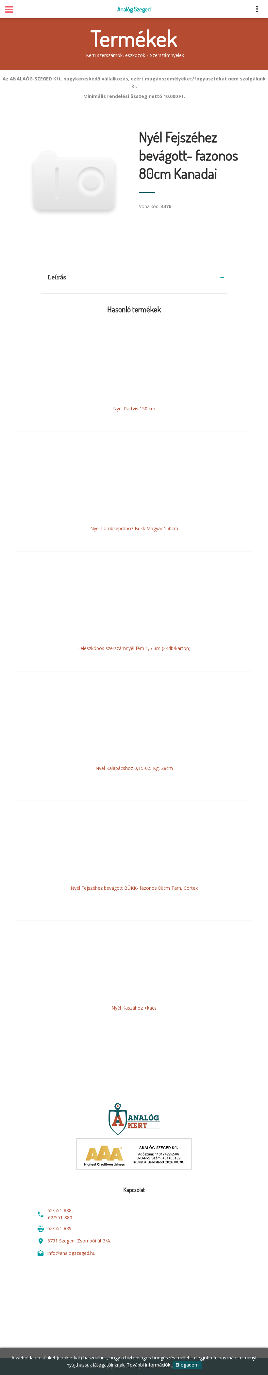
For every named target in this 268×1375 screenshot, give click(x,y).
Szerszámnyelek (167, 55)
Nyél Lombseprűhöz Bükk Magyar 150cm (134, 528)
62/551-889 (59, 1228)
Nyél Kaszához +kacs (134, 1008)
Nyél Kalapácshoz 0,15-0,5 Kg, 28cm (134, 768)
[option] (72, 184)
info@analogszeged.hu (71, 1253)
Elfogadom (187, 1365)
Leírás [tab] (56, 277)
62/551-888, (60, 1210)
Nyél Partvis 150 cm (134, 408)
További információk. (149, 1365)
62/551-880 (60, 1217)
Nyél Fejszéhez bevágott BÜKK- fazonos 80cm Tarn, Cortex (134, 888)
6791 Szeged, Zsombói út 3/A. (79, 1241)
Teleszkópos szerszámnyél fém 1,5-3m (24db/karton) (134, 648)
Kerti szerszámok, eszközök (115, 55)
